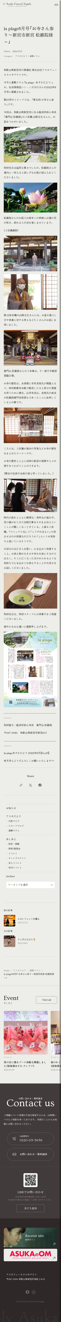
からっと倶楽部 (30, 87)
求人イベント (15, 863)
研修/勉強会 (14, 849)
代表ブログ (13, 821)
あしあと (11, 839)
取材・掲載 (13, 844)
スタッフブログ (16, 826)
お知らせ (11, 808)
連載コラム (35, 56)
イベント (12, 853)
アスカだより (21, 56)
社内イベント (15, 868)
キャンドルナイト (17, 858)
